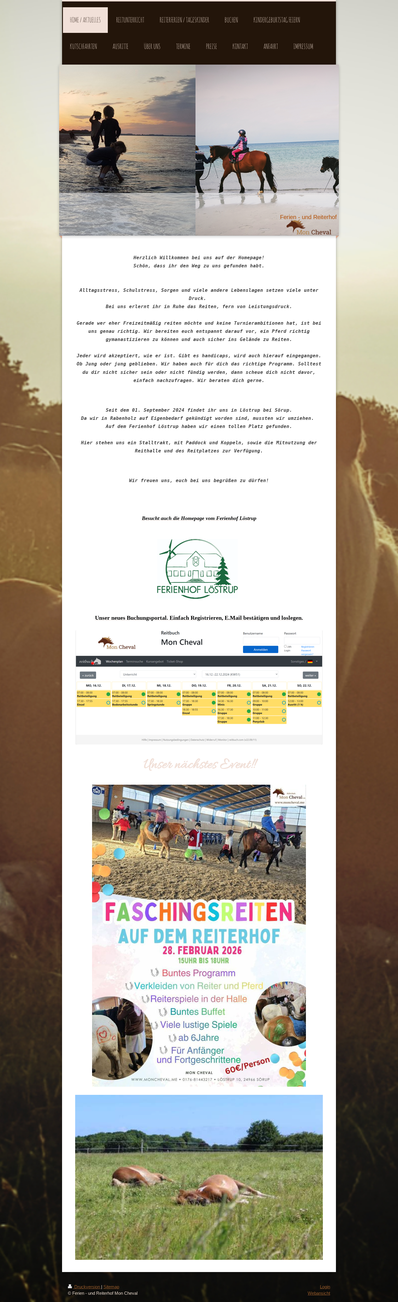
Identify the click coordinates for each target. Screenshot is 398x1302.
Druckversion (87, 1286)
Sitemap (111, 1286)
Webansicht (319, 1293)
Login (325, 1286)
